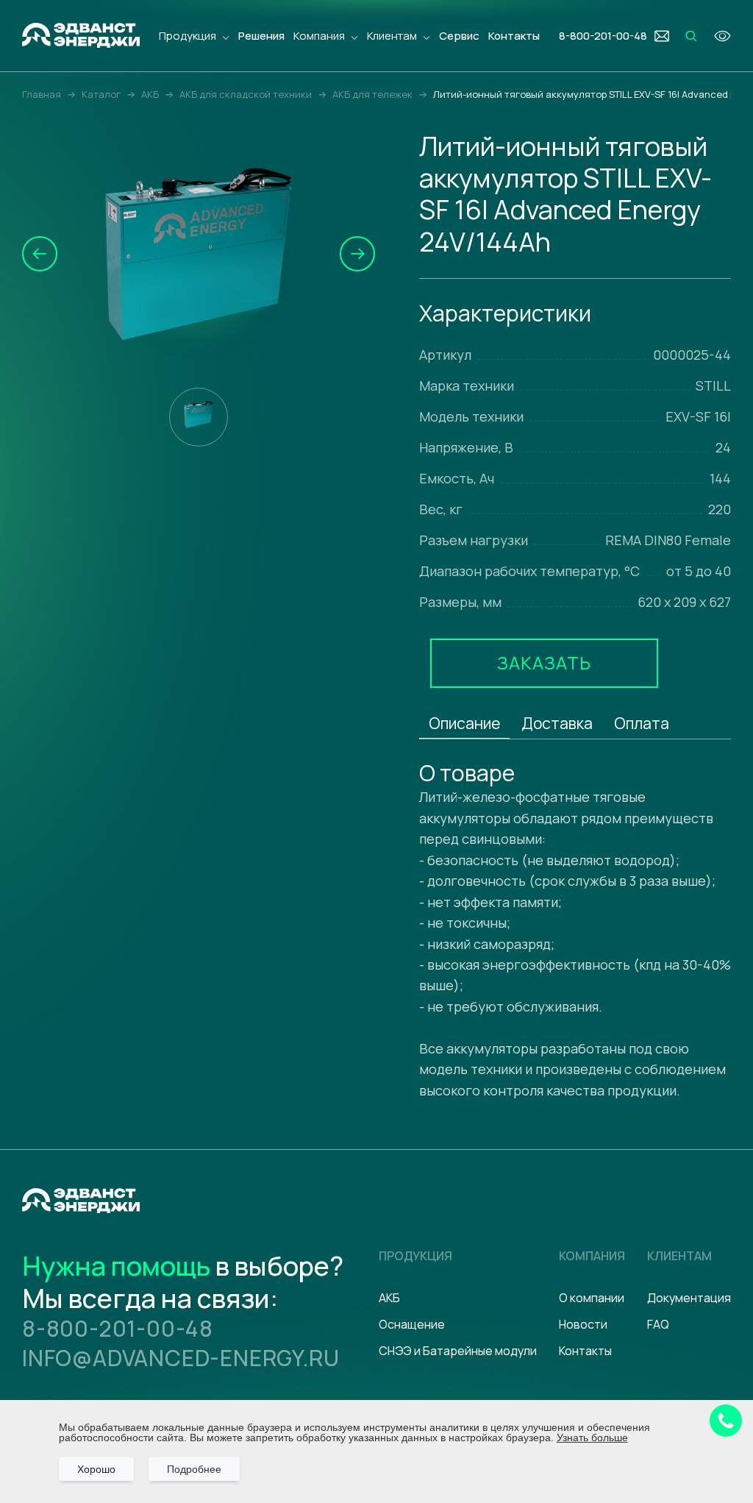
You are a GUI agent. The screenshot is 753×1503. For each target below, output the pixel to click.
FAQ (658, 1324)
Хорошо (96, 1469)
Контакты (514, 35)
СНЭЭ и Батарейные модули (458, 1351)
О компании (591, 1298)
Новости (583, 1324)
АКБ (389, 1298)
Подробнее (194, 1469)
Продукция (187, 35)
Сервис (459, 35)
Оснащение (412, 1324)
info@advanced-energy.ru (180, 1358)
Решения (261, 35)
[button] (39, 253)
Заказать (544, 662)
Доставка (557, 723)
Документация (689, 1298)
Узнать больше (592, 1437)
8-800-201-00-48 (117, 1328)
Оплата (641, 723)
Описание (464, 723)
